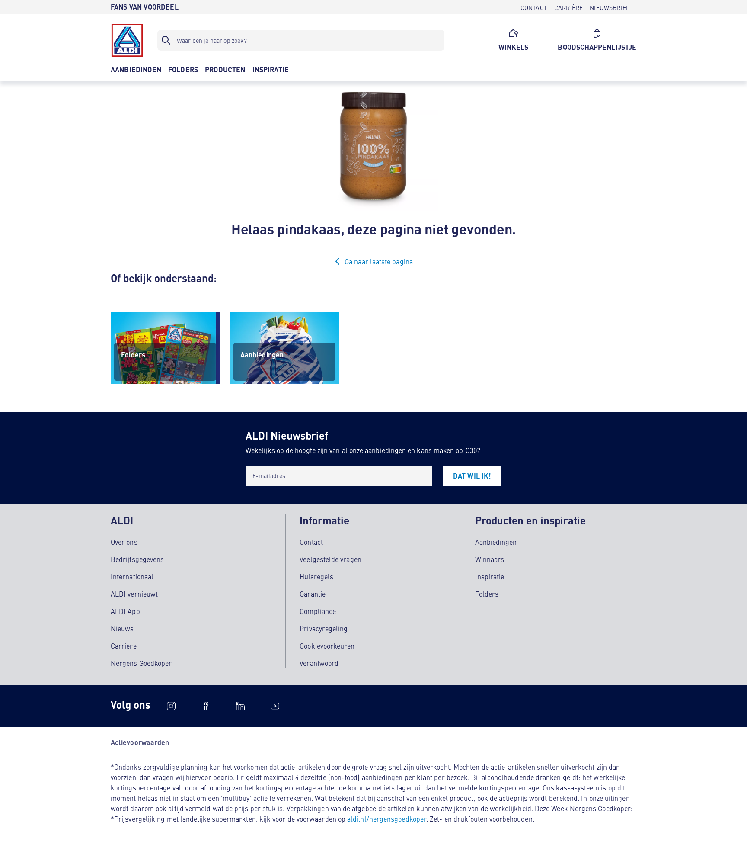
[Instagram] (171, 706)
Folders (487, 593)
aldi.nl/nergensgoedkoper (386, 818)
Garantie (313, 593)
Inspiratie (489, 576)
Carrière (124, 645)
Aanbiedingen (496, 541)
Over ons (124, 541)
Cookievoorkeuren (327, 645)
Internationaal (132, 576)
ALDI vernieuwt (134, 593)
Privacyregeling (324, 628)
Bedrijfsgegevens (137, 559)
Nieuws (122, 628)
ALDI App (125, 611)
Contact (311, 541)
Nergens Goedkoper (141, 663)
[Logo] (127, 40)
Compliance (318, 611)
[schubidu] (205, 706)
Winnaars (489, 559)
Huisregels (316, 576)
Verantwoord (319, 663)
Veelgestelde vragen (330, 559)
